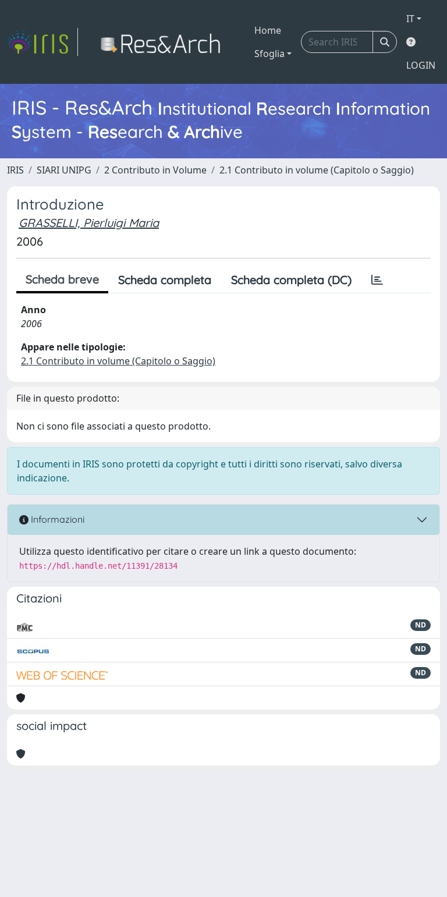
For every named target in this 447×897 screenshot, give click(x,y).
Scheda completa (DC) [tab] (291, 279)
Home (267, 30)
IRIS (15, 170)
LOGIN (420, 65)
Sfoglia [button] (269, 53)
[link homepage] (42, 42)
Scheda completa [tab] (164, 279)
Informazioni (56, 519)
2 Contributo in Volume (155, 170)
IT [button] (410, 18)
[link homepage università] (163, 42)
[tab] (377, 280)
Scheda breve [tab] (62, 279)
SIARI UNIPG (64, 170)
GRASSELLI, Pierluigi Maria (89, 222)
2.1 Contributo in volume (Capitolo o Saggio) (316, 170)
